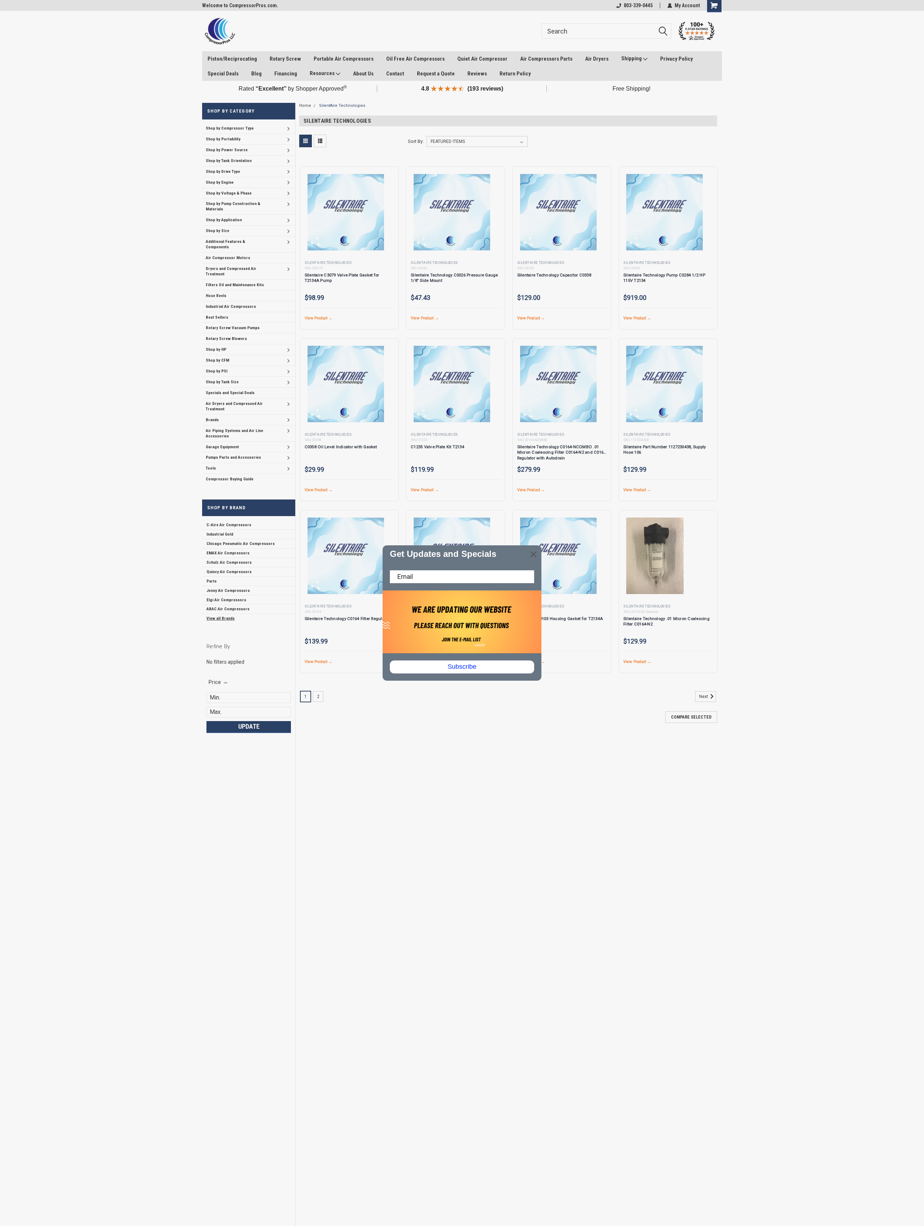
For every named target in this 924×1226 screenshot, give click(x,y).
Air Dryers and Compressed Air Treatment (234, 406)
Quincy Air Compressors (229, 571)
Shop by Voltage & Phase (229, 193)
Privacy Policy (676, 59)
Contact (395, 73)
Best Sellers (217, 317)
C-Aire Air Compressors (228, 524)
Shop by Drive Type (223, 171)
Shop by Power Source (227, 149)
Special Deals (223, 73)
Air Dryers (597, 59)
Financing (285, 73)
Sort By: (416, 141)
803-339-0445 (638, 5)
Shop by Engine (220, 182)
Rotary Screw (285, 59)
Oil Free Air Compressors (415, 59)
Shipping (632, 58)
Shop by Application (224, 219)
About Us (363, 73)
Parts (211, 581)
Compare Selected (691, 717)
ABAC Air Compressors (227, 608)
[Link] (219, 31)
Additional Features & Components (225, 244)
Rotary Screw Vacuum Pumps (233, 327)
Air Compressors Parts (546, 59)
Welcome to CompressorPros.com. (240, 5)
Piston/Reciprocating (232, 59)
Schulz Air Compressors (229, 562)
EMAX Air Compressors (227, 552)
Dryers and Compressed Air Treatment (231, 271)
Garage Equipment (222, 446)
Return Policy (515, 73)
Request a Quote (436, 73)
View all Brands (220, 618)
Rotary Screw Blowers (226, 338)
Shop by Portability (223, 138)
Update (249, 726)
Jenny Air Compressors (228, 590)
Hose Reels (216, 295)
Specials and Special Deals (230, 392)
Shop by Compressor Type (230, 128)
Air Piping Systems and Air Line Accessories (234, 433)
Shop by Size (217, 230)
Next (704, 696)
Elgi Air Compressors (226, 599)
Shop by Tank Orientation (229, 160)
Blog (256, 73)
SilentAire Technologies (342, 105)
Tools (211, 468)
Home (305, 105)
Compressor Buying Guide (229, 478)
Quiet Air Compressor (482, 59)
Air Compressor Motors (228, 257)
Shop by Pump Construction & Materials (233, 206)
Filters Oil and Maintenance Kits (235, 284)
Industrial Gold (219, 534)
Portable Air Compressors (344, 59)
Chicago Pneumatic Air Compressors (240, 543)
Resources (323, 73)
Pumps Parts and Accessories (233, 457)
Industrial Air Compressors (231, 306)
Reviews (477, 73)
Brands (212, 419)
